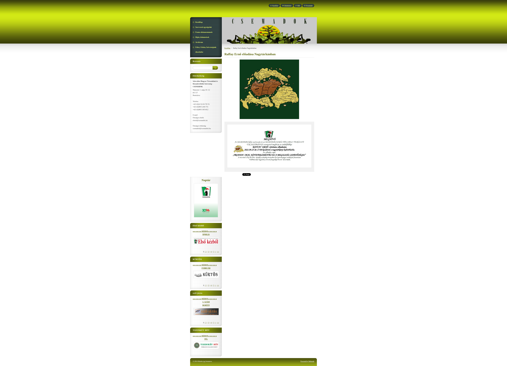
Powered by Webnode (307, 361)
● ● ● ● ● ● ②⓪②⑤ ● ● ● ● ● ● (205, 299)
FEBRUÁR (206, 268)
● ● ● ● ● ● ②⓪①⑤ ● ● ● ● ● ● (205, 336)
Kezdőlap (227, 48)
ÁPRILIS (206, 235)
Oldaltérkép (287, 5)
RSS (298, 5)
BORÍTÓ (206, 305)
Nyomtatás (309, 5)
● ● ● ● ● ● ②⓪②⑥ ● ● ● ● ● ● (205, 231)
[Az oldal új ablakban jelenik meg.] (269, 119)
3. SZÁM (206, 302)
